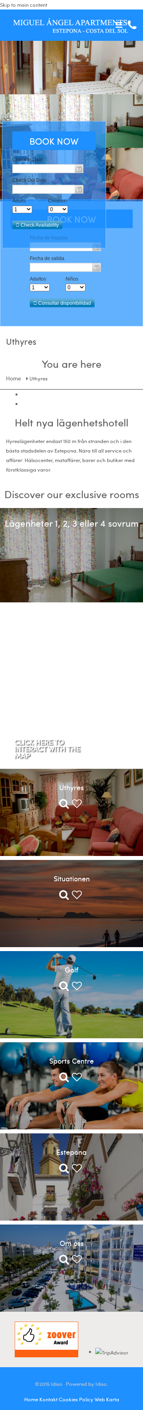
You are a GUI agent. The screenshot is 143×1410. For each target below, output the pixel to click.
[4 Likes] (76, 896)
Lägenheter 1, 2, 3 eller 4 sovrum (72, 523)
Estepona (71, 1152)
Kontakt (48, 1399)
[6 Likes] (76, 1078)
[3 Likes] (76, 1169)
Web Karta (107, 1399)
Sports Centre (71, 1061)
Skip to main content (23, 4)
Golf (71, 969)
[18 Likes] (76, 805)
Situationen (72, 878)
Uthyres (71, 787)
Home (13, 378)
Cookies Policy (76, 1399)
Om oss (72, 1243)
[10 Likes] (76, 1261)
